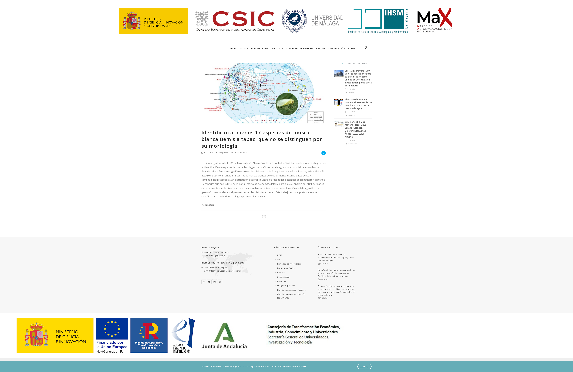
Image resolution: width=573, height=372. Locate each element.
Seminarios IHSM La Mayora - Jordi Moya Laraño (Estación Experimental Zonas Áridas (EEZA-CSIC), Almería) (355, 129)
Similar (351, 63)
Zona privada (283, 277)
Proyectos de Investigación (289, 263)
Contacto (354, 48)
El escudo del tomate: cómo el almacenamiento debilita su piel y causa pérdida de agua (358, 104)
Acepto (364, 366)
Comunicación (336, 48)
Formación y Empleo (286, 268)
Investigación (259, 48)
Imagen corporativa (286, 285)
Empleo (320, 48)
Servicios (277, 48)
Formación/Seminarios (299, 48)
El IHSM (244, 48)
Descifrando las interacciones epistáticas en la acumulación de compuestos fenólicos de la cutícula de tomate (336, 273)
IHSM (279, 255)
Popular (340, 63)
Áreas (280, 259)
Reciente (362, 63)
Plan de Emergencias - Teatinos (291, 290)
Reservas (281, 281)
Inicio (233, 48)
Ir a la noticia (207, 204)
